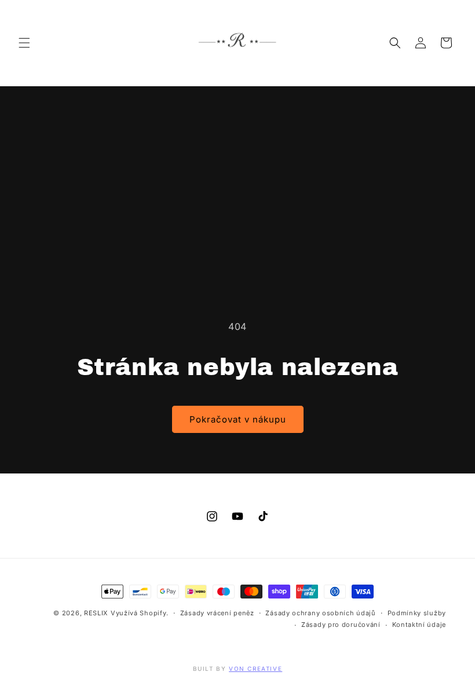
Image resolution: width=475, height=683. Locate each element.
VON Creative (255, 668)
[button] (24, 43)
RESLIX (96, 613)
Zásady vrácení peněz (217, 613)
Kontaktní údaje (419, 624)
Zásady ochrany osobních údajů (320, 613)
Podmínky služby (417, 613)
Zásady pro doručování (341, 624)
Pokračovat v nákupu (237, 419)
